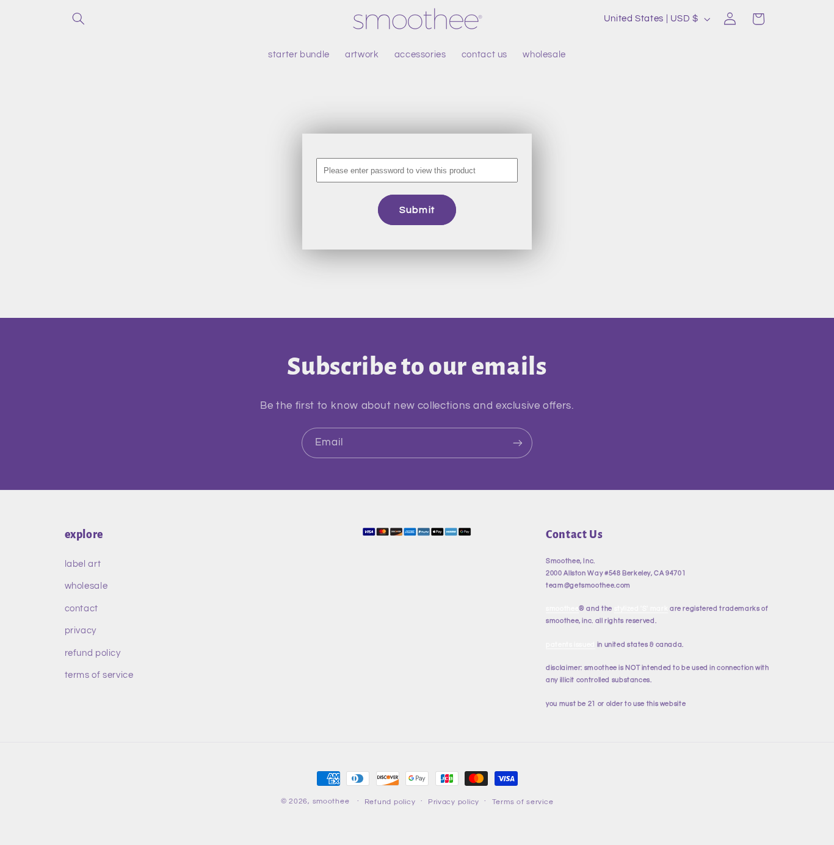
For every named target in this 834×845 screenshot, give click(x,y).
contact (81, 608)
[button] (79, 19)
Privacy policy (453, 802)
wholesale (86, 586)
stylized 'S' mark (641, 608)
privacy (80, 630)
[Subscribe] (518, 443)
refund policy (93, 653)
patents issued (570, 644)
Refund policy (390, 802)
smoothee (562, 608)
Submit (416, 210)
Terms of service (523, 802)
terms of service (99, 675)
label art (83, 564)
